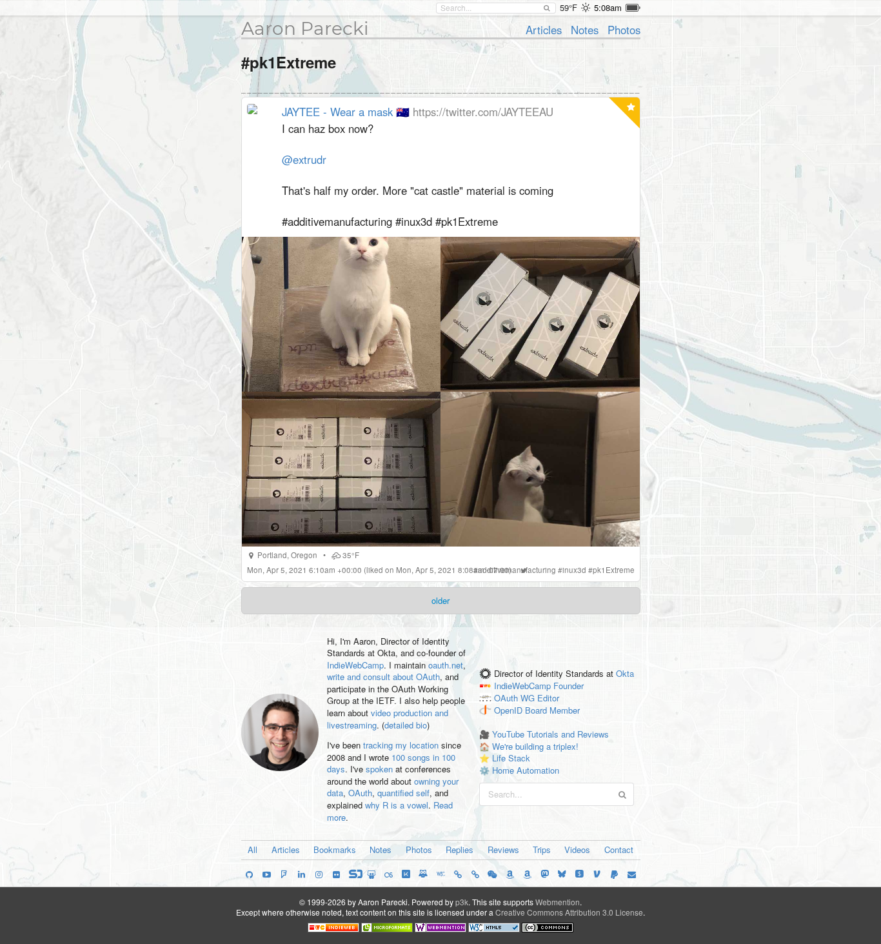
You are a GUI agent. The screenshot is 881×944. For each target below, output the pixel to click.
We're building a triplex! (535, 746)
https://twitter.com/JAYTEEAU (483, 111)
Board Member (552, 710)
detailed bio (405, 725)
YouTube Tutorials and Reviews (550, 734)
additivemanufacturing (517, 570)
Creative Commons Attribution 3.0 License (569, 912)
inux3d (574, 570)
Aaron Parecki (305, 28)
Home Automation (525, 770)
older (440, 600)
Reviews (503, 849)
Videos (577, 849)
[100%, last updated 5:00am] (633, 8)
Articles (544, 29)
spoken (379, 769)
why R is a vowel (396, 805)
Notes (585, 29)
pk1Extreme (614, 570)
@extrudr (304, 159)
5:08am (608, 7)
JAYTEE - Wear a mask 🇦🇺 (346, 111)
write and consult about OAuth (383, 676)
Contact (618, 849)
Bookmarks (334, 849)
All (252, 849)
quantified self (403, 793)
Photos (624, 29)
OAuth (360, 793)
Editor (548, 698)
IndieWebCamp (355, 665)
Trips (542, 849)
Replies (459, 849)
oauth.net (445, 665)
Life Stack (511, 758)
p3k (461, 901)
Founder (568, 685)
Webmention (557, 901)
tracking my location (401, 745)
